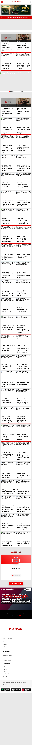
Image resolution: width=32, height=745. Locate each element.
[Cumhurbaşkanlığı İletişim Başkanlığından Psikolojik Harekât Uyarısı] (8, 38)
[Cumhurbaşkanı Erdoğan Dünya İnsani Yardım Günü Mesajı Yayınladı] (8, 446)
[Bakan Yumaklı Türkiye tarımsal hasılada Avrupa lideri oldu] (23, 38)
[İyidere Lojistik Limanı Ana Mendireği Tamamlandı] (8, 177)
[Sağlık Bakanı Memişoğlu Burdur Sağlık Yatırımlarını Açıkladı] (23, 411)
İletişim (5, 676)
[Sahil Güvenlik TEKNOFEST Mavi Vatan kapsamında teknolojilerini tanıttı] (8, 284)
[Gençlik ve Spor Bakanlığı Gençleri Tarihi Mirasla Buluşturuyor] (8, 57)
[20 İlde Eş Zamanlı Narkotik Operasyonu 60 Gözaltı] (8, 518)
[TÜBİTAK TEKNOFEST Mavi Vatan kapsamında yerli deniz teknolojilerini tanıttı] (8, 139)
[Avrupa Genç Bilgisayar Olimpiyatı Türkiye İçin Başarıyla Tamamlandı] (23, 500)
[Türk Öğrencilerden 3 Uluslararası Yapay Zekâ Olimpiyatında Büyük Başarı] (8, 500)
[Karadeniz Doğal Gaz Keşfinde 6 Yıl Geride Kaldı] (23, 536)
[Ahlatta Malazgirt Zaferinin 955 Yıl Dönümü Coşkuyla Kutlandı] (8, 159)
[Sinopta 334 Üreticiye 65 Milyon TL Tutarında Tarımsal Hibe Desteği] (8, 429)
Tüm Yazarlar (15, 583)
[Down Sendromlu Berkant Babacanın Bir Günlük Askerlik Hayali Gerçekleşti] (23, 159)
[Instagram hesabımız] (17, 615)
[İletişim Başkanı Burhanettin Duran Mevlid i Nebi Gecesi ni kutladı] (23, 266)
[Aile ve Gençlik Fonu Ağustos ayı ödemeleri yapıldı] (8, 536)
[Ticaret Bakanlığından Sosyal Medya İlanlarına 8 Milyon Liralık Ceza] (8, 393)
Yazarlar (5, 669)
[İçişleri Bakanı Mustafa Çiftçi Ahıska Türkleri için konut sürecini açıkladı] (23, 518)
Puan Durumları (7, 660)
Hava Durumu (6, 658)
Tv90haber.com (7, 667)
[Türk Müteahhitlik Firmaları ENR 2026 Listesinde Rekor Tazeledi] (23, 429)
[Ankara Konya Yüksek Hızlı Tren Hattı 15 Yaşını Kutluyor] (23, 248)
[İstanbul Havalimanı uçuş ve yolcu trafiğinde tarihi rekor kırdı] (8, 195)
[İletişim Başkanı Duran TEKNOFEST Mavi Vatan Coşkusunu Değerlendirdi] (8, 339)
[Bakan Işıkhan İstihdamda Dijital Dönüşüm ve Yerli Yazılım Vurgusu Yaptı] (8, 411)
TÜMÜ (27, 589)
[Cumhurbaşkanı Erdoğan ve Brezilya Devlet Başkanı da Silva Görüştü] (23, 139)
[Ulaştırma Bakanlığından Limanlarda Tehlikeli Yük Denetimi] (8, 213)
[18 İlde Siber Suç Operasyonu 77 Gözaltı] (8, 359)
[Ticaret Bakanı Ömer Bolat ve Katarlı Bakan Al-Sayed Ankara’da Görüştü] (23, 57)
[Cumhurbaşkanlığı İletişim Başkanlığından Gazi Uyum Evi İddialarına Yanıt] (23, 446)
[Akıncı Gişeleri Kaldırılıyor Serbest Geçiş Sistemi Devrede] (8, 266)
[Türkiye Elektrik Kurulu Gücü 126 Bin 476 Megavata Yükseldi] (23, 359)
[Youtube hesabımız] (20, 615)
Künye (4, 671)
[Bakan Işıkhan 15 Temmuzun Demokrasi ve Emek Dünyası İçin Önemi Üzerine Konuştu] (23, 339)
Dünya (4, 649)
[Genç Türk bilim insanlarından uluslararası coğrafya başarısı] (23, 466)
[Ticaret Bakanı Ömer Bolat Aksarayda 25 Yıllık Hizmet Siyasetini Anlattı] (8, 375)
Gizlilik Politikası (7, 674)
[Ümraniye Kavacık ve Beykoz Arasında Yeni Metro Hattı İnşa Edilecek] (23, 195)
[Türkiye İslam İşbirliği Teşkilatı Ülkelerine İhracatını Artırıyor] (8, 320)
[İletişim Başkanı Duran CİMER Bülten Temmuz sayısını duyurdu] (23, 484)
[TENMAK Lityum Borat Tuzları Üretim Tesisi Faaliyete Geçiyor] (23, 375)
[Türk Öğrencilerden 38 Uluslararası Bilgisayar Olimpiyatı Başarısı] (8, 484)
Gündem (5, 642)
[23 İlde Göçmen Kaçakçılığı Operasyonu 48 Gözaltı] (23, 284)
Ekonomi (5, 644)
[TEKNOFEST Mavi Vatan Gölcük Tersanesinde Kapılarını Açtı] (8, 466)
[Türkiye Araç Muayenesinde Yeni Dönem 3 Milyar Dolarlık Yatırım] (8, 230)
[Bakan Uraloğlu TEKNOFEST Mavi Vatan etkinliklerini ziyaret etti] (23, 230)
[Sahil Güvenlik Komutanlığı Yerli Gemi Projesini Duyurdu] (23, 302)
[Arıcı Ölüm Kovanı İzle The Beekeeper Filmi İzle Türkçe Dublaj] (16, 603)
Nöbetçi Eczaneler (7, 655)
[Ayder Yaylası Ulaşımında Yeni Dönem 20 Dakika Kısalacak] (23, 177)
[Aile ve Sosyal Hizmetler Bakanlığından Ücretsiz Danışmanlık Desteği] (23, 320)
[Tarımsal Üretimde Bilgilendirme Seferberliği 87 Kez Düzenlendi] (8, 302)
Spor (4, 646)
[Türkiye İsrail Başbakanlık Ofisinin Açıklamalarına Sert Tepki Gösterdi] (23, 393)
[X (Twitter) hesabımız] (15, 615)
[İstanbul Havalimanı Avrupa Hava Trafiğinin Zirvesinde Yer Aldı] (8, 248)
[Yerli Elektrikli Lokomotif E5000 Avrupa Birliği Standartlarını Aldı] (23, 213)
